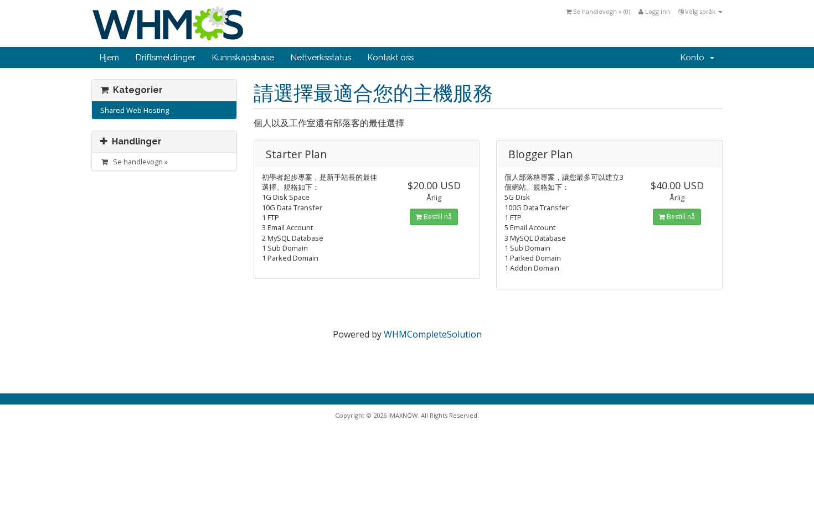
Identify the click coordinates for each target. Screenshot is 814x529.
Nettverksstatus (321, 58)
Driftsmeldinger (165, 58)
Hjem (109, 58)
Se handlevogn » (139, 162)
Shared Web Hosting (134, 110)
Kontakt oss (391, 58)
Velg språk (700, 11)
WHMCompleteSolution (433, 334)
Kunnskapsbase (243, 58)
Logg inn (656, 11)
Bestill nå (437, 216)
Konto (695, 58)
